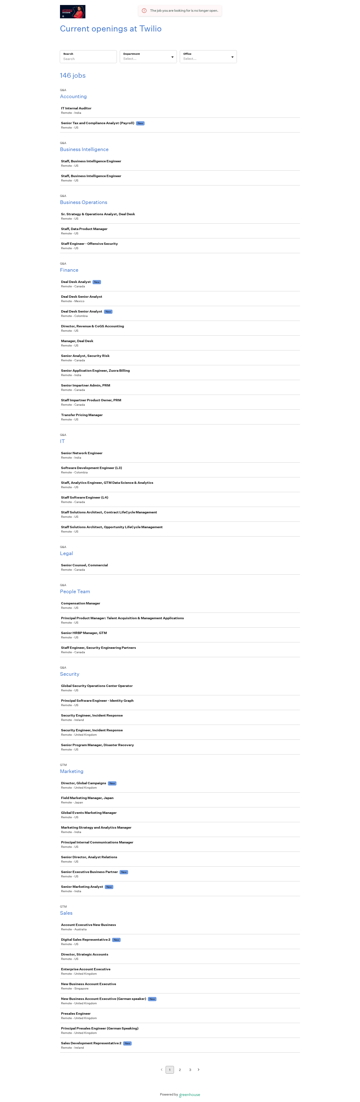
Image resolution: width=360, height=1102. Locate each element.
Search (68, 54)
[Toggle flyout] (172, 57)
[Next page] (198, 1070)
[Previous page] (161, 1070)
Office (187, 54)
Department (131, 54)
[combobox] (123, 58)
